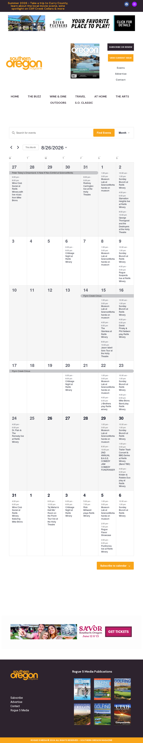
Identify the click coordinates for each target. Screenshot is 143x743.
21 (85, 365)
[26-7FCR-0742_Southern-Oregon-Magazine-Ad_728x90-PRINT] (71, 30)
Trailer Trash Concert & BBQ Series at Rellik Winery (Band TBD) (125, 456)
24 (14, 418)
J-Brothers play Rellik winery (106, 406)
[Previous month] (11, 147)
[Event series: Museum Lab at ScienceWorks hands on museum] (109, 176)
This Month (30, 147)
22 (103, 365)
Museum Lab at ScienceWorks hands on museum (108, 184)
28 (32, 167)
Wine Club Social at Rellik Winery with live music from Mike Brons (17, 191)
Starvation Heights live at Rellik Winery (124, 202)
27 (14, 167)
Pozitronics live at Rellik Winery (107, 548)
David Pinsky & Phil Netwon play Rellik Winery (124, 331)
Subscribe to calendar (113, 565)
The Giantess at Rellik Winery (106, 332)
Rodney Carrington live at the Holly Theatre (88, 188)
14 (85, 290)
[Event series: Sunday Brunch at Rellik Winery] (127, 176)
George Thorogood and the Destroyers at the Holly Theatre (124, 225)
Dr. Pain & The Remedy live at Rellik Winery (18, 436)
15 (103, 290)
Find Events (104, 132)
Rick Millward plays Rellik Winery (88, 511)
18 (32, 365)
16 (121, 290)
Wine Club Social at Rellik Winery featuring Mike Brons (17, 514)
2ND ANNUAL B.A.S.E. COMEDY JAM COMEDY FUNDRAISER (108, 461)
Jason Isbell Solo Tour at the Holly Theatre (106, 352)
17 (14, 365)
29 (50, 167)
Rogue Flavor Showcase (106, 532)
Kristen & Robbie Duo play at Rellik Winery (124, 480)
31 (85, 167)
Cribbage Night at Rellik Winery (69, 257)
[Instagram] (134, 4)
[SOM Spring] (71, 638)
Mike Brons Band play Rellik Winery (124, 405)
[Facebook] (126, 4)
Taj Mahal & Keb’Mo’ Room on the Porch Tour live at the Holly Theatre (53, 516)
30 (67, 167)
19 (50, 365)
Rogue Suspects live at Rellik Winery (124, 277)
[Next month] (18, 147)
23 (121, 365)
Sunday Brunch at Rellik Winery (123, 183)
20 (67, 365)
